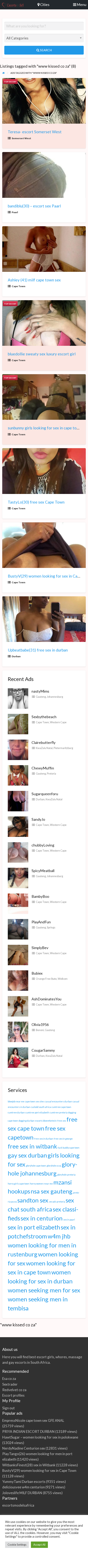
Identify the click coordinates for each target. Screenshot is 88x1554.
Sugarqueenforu (45, 794)
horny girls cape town (18, 1183)
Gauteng (41, 696)
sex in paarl (69, 1219)
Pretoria (51, 773)
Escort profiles (13, 1395)
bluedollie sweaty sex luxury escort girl (42, 354)
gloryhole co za (54, 1165)
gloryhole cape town (36, 1165)
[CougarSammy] (18, 1057)
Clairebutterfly (43, 742)
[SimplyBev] (18, 954)
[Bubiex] (18, 980)
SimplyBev (40, 947)
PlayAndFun (41, 922)
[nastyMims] (18, 698)
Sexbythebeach (44, 716)
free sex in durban (43, 1138)
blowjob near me (16, 1101)
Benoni (40, 1030)
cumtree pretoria (59, 1112)
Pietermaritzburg (63, 748)
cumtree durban (16, 1112)
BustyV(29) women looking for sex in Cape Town (39, 1470)
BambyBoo (40, 896)
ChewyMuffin (43, 768)
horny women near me (41, 1183)
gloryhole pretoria (66, 1174)
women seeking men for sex (44, 1290)
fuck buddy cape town (68, 1147)
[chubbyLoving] (18, 852)
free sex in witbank (32, 1146)
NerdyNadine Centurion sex (23, 1448)
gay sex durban (27, 1155)
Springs (51, 927)
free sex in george (63, 1138)
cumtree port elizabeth (37, 1112)
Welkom (63, 978)
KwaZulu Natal (44, 748)
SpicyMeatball (43, 870)
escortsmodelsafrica (18, 1505)
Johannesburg (55, 696)
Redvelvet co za (14, 1390)
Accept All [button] (39, 1544)
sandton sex (32, 1200)
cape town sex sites (34, 1101)
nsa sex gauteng (51, 1191)
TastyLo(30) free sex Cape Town (36, 502)
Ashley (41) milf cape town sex (34, 280)
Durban (16, 656)
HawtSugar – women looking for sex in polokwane (40, 1437)
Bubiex (37, 973)
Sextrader (10, 1384)
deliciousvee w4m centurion (23, 1487)
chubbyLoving (43, 845)
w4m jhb (59, 1236)
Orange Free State (46, 978)
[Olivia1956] (18, 1031)
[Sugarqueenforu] (18, 800)
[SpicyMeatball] (18, 877)
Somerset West (21, 138)
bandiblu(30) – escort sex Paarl (34, 206)
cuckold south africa (41, 1107)
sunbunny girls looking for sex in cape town (45, 427)
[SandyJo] (18, 826)
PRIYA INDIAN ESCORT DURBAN (28, 1431)
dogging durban (27, 1120)
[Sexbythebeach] (18, 723)
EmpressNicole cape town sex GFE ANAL (33, 1420)
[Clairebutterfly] (18, 749)
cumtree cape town (61, 1107)
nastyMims (40, 691)
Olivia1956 (40, 1024)
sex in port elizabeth (34, 1227)
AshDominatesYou (46, 999)
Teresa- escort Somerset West (35, 131)
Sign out (8, 1408)
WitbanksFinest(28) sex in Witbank (28, 1465)
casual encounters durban (58, 1101)
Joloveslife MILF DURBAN (22, 1493)
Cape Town (18, 286)
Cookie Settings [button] (17, 1544)
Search (45, 50)
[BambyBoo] (18, 903)
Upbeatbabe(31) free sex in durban (38, 650)
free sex (61, 1120)
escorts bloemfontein (46, 1120)
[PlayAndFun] (18, 929)
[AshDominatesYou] (18, 1005)
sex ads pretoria (57, 1201)
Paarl (15, 212)
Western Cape (58, 722)
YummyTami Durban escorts (23, 1481)
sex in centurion (42, 1218)
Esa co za (9, 1378)
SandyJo (38, 819)
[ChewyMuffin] (18, 775)
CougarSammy (43, 1050)
